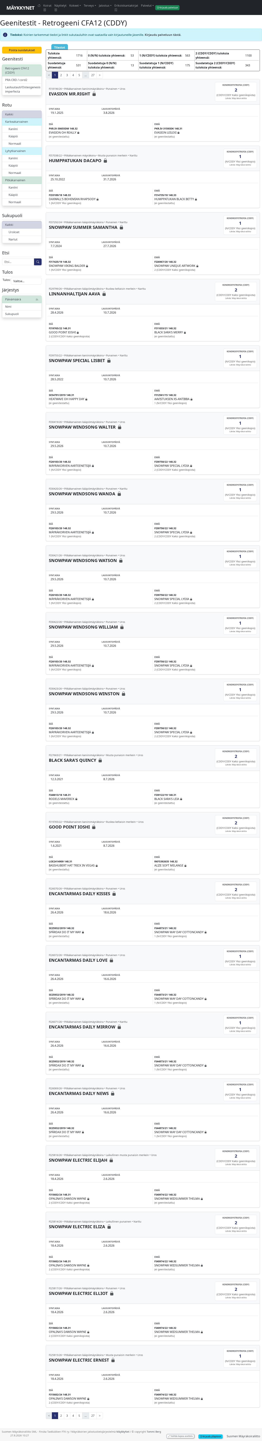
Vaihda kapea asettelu (181, 1436)
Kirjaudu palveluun (168, 7)
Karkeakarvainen (16, 122)
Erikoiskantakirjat (126, 5)
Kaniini (13, 129)
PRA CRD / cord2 (16, 80)
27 (92, 75)
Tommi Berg (154, 1431)
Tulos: (7, 280)
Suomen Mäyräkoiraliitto (243, 1436)
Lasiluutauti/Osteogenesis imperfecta (22, 89)
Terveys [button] (89, 5)
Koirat (47, 5)
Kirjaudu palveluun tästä (163, 35)
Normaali (15, 144)
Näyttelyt (60, 5)
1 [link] (55, 75)
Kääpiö (13, 136)
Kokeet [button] (74, 5)
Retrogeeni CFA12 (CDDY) (17, 70)
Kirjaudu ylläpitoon (211, 1436)
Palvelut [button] (146, 5)
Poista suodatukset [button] (22, 50)
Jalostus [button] (104, 5)
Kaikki (9, 114)
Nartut (13, 239)
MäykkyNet (20, 7)
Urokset (14, 232)
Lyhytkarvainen (15, 151)
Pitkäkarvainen (15, 180)
